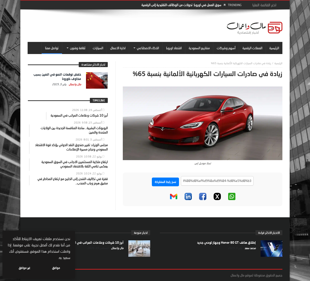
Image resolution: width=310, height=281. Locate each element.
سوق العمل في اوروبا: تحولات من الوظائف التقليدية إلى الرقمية (181, 5)
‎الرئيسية (278, 63)
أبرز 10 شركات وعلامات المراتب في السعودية (93, 242)
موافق (56, 268)
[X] (217, 196)
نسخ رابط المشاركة (165, 182)
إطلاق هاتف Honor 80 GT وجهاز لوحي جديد (226, 242)
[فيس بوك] (203, 196)
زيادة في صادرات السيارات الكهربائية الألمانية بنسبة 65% (241, 63)
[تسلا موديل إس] (202, 123)
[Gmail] (174, 196)
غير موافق (24, 268)
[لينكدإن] (188, 196)
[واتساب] (232, 196)
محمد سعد (250, 248)
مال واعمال (74, 84)
